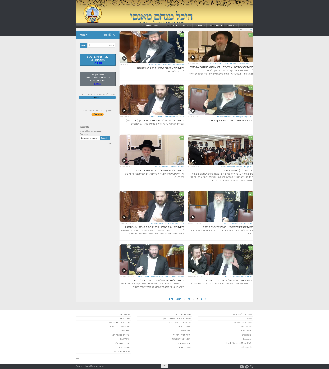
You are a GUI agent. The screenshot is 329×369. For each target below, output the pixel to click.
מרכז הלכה (170, 26)
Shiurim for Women (150, 26)
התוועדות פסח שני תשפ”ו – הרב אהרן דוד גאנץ (230, 120)
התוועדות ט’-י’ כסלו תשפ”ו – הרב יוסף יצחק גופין (229, 280)
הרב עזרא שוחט (230, 63)
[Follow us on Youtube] (105, 35)
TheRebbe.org (245, 339)
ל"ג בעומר (160, 64)
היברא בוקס (246, 331)
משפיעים (230, 26)
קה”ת (248, 318)
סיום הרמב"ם (225, 167)
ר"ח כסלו (140, 277)
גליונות (185, 26)
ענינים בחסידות (150, 277)
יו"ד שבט (158, 167)
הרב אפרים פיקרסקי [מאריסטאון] (167, 117)
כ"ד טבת (225, 223)
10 (189, 299)
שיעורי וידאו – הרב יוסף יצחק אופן (176, 318)
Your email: (84, 134)
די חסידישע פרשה (121, 351)
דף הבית (245, 26)
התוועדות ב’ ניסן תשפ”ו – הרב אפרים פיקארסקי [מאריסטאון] (155, 120)
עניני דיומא (152, 64)
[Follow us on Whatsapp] (114, 35)
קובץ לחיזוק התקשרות (181, 339)
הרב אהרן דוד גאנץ (246, 117)
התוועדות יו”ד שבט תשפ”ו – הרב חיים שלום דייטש (160, 170)
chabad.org (246, 335)
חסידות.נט (124, 314)
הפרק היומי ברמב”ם (182, 314)
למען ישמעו (124, 318)
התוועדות (220, 63)
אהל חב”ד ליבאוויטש (242, 322)
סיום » (170, 299)
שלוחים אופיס (245, 327)
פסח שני (220, 117)
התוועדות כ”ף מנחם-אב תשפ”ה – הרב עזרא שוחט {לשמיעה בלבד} (221, 67)
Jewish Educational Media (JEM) (238, 343)
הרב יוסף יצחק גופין (246, 277)
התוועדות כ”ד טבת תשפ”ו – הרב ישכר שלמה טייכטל (228, 227)
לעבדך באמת (184, 347)
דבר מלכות (185, 331)
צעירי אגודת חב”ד (122, 343)
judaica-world (245, 347)
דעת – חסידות (184, 327)
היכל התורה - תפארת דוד (244, 63)
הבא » (178, 299)
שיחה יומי (125, 331)
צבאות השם (124, 347)
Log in (77, 358)
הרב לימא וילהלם (178, 64)
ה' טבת (181, 223)
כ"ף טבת (213, 63)
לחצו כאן (97, 63)
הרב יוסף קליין (248, 167)
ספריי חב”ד (124, 339)
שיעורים (199, 26)
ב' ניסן (182, 117)
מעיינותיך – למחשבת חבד (179, 322)
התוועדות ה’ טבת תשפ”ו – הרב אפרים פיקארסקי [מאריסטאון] (154, 227)
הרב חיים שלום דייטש (177, 167)
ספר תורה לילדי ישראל (242, 314)
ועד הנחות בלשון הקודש (119, 327)
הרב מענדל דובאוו (178, 277)
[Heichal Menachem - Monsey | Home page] (89, 14)
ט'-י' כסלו (228, 277)
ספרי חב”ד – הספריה (181, 335)
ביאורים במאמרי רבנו (120, 335)
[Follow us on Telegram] (110, 35)
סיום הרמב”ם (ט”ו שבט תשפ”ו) (238, 170)
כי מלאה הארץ (184, 343)
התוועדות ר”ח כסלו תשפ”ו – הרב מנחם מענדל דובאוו (159, 280)
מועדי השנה (214, 26)
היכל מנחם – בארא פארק (118, 322)
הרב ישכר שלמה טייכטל (245, 223)
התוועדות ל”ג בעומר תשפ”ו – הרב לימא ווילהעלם (160, 68)
